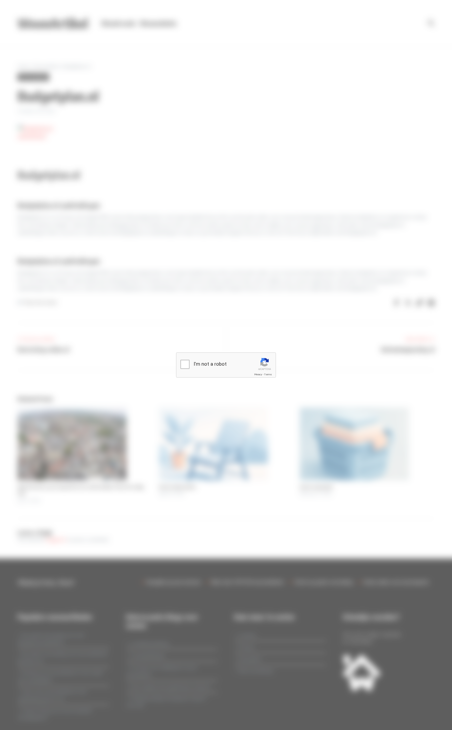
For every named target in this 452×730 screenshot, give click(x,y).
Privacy (258, 374)
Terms (268, 374)
